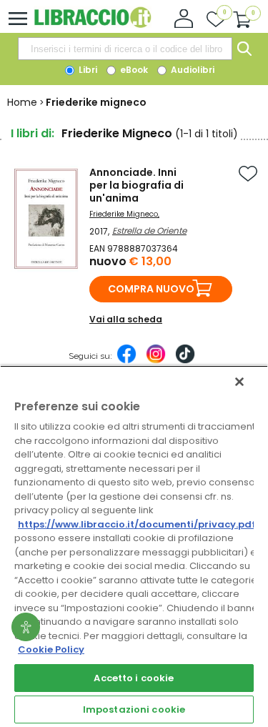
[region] (134, 546)
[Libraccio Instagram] (156, 361)
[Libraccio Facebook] (126, 361)
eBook (133, 70)
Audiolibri (191, 70)
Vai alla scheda (125, 319)
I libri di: (32, 133)
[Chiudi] (239, 381)
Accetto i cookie (134, 678)
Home (22, 102)
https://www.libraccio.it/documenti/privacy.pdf (137, 524)
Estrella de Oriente (149, 230)
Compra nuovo (151, 289)
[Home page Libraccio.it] (93, 25)
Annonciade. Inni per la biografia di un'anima (136, 185)
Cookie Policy (51, 649)
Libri (86, 70)
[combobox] (125, 48)
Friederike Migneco (123, 214)
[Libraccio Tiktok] (185, 361)
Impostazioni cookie (134, 709)
